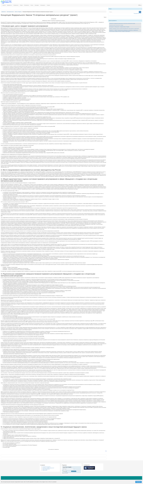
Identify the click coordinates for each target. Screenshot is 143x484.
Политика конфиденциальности (48, 467)
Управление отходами (67, 467)
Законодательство (10, 11)
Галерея (48, 5)
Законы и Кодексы (18, 11)
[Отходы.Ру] (6, 2)
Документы (9, 5)
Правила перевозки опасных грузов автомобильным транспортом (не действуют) (124, 28)
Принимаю (138, 481)
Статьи (32, 5)
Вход (140, 5)
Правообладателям (46, 469)
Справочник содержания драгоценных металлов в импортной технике (122, 23)
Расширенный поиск (137, 13)
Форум (21, 5)
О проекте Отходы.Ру (46, 466)
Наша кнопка (44, 470)
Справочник (16, 5)
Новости (4, 5)
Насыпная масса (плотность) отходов (116, 25)
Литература (42, 5)
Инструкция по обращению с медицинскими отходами (119, 26)
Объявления (26, 5)
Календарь (37, 5)
